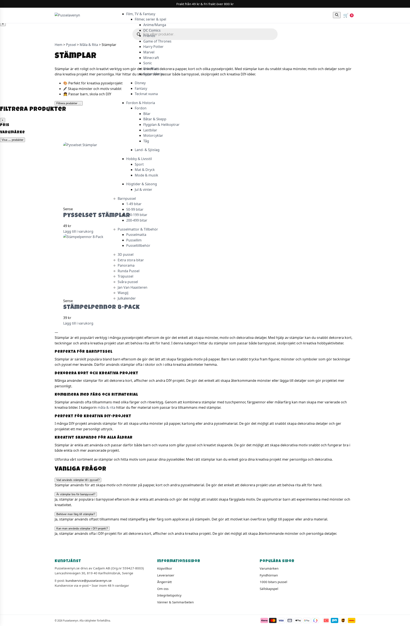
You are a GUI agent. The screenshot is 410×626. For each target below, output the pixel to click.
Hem (58, 44)
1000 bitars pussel (273, 582)
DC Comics (152, 30)
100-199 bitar (136, 214)
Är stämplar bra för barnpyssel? (75, 494)
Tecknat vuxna (146, 93)
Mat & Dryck (145, 169)
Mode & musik (146, 175)
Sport (139, 164)
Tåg (146, 141)
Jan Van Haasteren (132, 287)
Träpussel (125, 276)
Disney (140, 83)
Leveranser (165, 575)
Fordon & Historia (140, 102)
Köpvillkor (164, 568)
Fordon (140, 108)
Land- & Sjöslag (147, 149)
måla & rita (106, 407)
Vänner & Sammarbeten (175, 602)
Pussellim (134, 240)
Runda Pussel (128, 271)
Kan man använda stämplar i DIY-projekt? (82, 528)
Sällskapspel (269, 588)
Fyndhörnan (269, 575)
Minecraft (151, 57)
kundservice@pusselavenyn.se (89, 580)
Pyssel (71, 44)
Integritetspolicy (169, 595)
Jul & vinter (143, 189)
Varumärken (269, 568)
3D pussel (125, 254)
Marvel (148, 52)
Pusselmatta (136, 234)
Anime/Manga (154, 24)
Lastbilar (150, 130)
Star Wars (151, 68)
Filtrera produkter (68, 103)
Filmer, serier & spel (150, 19)
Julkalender (127, 298)
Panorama (126, 265)
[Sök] (337, 15)
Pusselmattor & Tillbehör (138, 229)
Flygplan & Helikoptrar (161, 124)
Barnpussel (127, 198)
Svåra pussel (128, 281)
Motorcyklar (153, 135)
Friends (149, 35)
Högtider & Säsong (141, 184)
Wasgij (123, 292)
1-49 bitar (134, 203)
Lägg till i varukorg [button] (78, 231)
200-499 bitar (136, 220)
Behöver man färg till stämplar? (75, 514)
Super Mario (153, 74)
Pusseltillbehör (138, 245)
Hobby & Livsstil (139, 158)
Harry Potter (153, 46)
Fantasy (141, 88)
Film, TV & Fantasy (140, 14)
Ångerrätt (164, 582)
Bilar (147, 113)
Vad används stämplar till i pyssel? (78, 480)
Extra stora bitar (131, 260)
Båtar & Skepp (154, 119)
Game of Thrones (157, 41)
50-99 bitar (135, 209)
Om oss (162, 588)
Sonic (147, 63)
